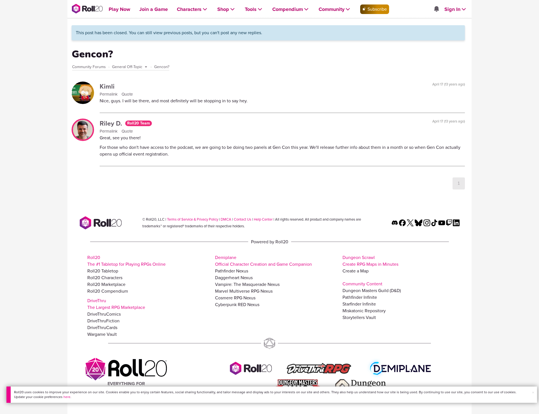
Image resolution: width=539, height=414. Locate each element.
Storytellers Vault (359, 317)
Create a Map (355, 271)
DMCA (226, 219)
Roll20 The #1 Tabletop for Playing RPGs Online (126, 260)
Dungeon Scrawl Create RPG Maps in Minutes (370, 260)
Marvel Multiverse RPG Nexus (244, 291)
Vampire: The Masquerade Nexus (247, 284)
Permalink (109, 94)
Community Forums (89, 67)
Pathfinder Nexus (231, 271)
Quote (127, 94)
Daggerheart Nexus (234, 277)
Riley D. (112, 123)
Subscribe (376, 9)
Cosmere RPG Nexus (235, 298)
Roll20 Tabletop (102, 271)
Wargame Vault (102, 334)
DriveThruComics (104, 314)
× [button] (533, 392)
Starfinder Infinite (359, 304)
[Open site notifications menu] (436, 9)
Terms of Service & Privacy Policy (192, 219)
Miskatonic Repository (364, 310)
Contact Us (242, 219)
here (66, 396)
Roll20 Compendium (107, 291)
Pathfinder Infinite (359, 297)
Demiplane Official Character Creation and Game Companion (263, 260)
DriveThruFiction (103, 321)
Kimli (107, 86)
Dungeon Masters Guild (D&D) (371, 290)
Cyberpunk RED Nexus (237, 304)
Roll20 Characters (104, 277)
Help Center (263, 219)
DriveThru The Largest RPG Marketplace (116, 304)
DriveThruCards (102, 327)
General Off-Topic (127, 67)
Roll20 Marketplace (106, 284)
